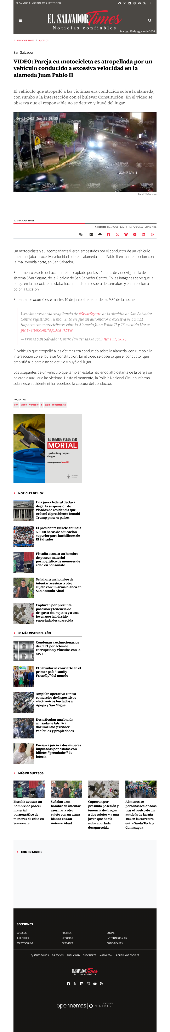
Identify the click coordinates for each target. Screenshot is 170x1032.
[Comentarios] (81, 234)
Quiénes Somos (40, 955)
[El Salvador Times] (85, 20)
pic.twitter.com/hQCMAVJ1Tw (47, 330)
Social (111, 933)
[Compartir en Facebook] (108, 234)
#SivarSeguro (90, 313)
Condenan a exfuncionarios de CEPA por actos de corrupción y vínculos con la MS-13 (58, 648)
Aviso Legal (106, 955)
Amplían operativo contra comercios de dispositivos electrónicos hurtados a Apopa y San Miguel (56, 700)
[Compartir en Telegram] (134, 234)
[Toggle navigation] (20, 20)
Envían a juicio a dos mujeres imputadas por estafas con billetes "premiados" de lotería (58, 751)
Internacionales (117, 938)
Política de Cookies (127, 955)
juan (47, 405)
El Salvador (23, 3)
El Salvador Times (23, 40)
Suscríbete (89, 955)
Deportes (67, 943)
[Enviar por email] (91, 234)
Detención (54, 3)
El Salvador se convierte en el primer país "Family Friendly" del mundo (58, 672)
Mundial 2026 (39, 3)
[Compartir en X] (117, 234)
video (24, 405)
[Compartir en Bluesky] (126, 234)
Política (67, 933)
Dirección (58, 955)
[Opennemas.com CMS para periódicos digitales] (85, 1010)
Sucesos (44, 40)
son (16, 405)
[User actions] (152, 3)
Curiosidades (115, 943)
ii (41, 405)
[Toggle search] (149, 20)
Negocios (67, 938)
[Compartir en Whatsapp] (152, 234)
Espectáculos (25, 943)
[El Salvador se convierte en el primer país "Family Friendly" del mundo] (23, 676)
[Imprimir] (100, 234)
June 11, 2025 (114, 339)
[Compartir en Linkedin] (143, 234)
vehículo (34, 405)
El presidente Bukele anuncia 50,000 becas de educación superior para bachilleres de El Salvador (58, 534)
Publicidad (73, 955)
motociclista (59, 405)
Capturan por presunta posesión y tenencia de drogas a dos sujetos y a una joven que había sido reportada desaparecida (57, 613)
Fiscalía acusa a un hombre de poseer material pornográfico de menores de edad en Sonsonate (58, 559)
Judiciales (23, 938)
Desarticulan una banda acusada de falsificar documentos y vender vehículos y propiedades (55, 725)
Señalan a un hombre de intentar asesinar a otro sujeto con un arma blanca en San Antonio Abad (58, 585)
